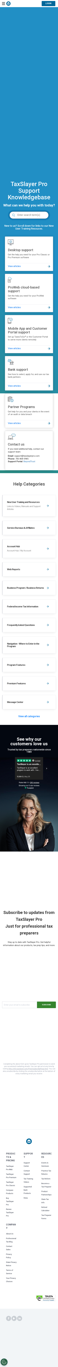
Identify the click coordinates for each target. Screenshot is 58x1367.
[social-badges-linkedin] (19, 1318)
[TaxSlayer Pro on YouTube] (14, 1318)
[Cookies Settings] (4, 1362)
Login (48, 3)
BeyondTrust (29, 461)
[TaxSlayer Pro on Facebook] (8, 1318)
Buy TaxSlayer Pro (10, 1201)
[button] (28, 1299)
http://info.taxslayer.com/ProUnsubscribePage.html (28, 1069)
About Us (9, 1234)
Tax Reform (45, 1179)
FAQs (26, 1198)
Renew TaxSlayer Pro (10, 1212)
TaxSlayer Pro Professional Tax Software (8, 3)
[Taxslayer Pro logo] (29, 1141)
